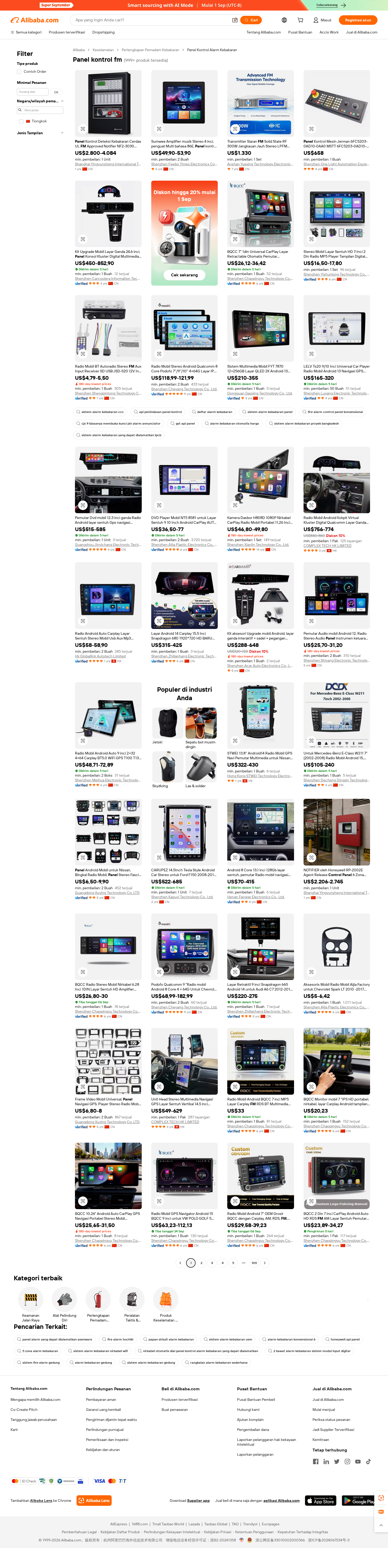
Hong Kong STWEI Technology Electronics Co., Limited (260, 776)
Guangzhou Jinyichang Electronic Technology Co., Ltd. (108, 544)
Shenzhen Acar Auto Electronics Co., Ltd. (260, 666)
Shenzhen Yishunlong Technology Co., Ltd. (337, 274)
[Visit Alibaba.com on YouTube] (358, 1461)
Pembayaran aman (101, 1399)
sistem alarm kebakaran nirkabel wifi (100, 1351)
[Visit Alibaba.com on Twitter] (337, 1461)
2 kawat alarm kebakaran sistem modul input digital (311, 1351)
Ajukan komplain (250, 1419)
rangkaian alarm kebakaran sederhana (219, 1362)
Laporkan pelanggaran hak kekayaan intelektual (266, 1442)
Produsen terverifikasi (180, 1399)
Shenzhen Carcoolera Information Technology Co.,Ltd (108, 278)
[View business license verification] (241, 1540)
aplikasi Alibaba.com (281, 1500)
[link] (381, 1498)
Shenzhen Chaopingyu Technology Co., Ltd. (260, 278)
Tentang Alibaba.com (29, 1388)
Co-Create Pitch (24, 1409)
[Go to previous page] (180, 1263)
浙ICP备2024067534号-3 (328, 1540)
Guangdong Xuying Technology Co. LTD (107, 893)
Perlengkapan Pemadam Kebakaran (150, 50)
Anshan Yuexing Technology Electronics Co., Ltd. (260, 164)
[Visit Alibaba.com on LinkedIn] (326, 1461)
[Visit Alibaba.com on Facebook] (316, 1461)
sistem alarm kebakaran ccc (103, 412)
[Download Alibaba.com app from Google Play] (359, 1500)
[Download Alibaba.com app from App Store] (321, 1500)
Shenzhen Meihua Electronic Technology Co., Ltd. (108, 780)
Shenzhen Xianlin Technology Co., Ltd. (258, 544)
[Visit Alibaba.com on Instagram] (347, 1461)
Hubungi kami (248, 1409)
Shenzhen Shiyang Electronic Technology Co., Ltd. (337, 660)
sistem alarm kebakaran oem (230, 1339)
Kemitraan (321, 1440)
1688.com (140, 1524)
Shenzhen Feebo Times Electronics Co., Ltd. (184, 164)
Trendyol (250, 1524)
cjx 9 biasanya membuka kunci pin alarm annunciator (121, 423)
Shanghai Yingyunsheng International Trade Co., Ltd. (108, 164)
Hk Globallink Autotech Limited (100, 656)
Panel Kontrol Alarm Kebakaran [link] (212, 50)
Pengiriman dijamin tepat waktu (111, 1419)
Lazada (194, 1524)
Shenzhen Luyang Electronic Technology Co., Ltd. (337, 393)
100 (254, 1263)
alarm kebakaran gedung (93, 1362)
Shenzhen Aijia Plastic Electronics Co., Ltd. (184, 544)
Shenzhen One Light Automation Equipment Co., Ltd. (337, 164)
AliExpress (118, 1524)
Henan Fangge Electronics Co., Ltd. (256, 897)
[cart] (301, 21)
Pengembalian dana (253, 1429)
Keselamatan (103, 50)
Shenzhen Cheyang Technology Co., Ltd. (184, 389)
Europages (271, 1524)
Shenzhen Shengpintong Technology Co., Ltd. (108, 393)
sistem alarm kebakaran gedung (151, 1362)
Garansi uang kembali (103, 1409)
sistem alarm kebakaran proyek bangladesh (306, 423)
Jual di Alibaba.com (328, 1399)
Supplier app (198, 1500)
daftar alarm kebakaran (214, 412)
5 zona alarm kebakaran (40, 1351)
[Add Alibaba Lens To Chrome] (94, 1500)
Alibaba (79, 50)
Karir (14, 1429)
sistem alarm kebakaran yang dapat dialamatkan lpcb (121, 435)
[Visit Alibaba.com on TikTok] (368, 1461)
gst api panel (185, 423)
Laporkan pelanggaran (255, 1454)
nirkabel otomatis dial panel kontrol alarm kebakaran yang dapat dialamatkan (200, 1351)
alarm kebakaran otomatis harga (234, 423)
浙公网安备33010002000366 (280, 1540)
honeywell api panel (345, 1339)
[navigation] (40, 657)
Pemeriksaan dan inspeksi (107, 1440)
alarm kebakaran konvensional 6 (291, 1339)
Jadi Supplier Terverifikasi (333, 1429)
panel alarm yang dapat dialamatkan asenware (57, 1339)
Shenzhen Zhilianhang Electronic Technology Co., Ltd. (184, 656)
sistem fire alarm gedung (41, 1362)
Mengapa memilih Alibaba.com (35, 1399)
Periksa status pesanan (331, 1419)
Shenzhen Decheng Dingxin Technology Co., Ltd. (337, 780)
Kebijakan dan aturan (103, 1450)
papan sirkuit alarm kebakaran (171, 1339)
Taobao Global (215, 1524)
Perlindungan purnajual (105, 1429)
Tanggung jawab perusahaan (34, 1419)
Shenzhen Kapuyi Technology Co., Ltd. (182, 897)
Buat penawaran (175, 1409)
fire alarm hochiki (120, 1339)
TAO (235, 1524)
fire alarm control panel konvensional (335, 412)
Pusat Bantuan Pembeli (256, 1399)
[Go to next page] (264, 1263)
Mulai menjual (324, 1409)
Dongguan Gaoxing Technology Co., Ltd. (259, 393)
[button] (235, 20)
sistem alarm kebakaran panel (270, 412)
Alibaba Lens (41, 1500)
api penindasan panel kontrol (160, 412)
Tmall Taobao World (168, 1524)
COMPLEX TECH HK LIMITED (328, 546)
